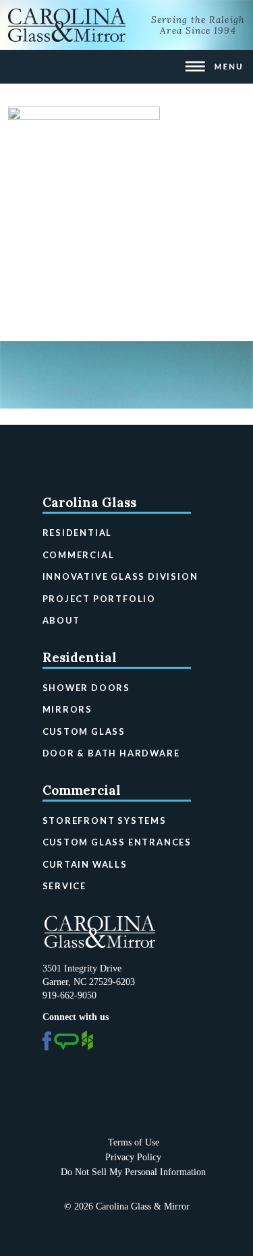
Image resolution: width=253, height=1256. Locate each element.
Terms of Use (133, 1142)
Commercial (79, 554)
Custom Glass (84, 731)
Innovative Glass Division (120, 576)
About (61, 620)
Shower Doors (87, 687)
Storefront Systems (105, 820)
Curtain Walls (85, 864)
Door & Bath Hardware (111, 753)
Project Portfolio (99, 598)
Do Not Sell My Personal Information (133, 1172)
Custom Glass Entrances (117, 842)
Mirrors (68, 709)
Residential (78, 532)
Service (65, 885)
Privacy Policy (133, 1157)
